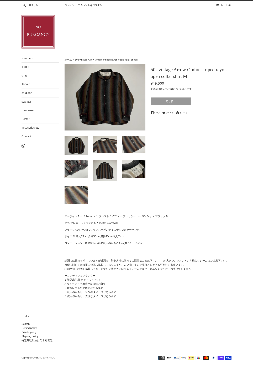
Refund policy (29, 327)
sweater (26, 101)
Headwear (28, 110)
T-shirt (25, 66)
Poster (25, 119)
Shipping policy (30, 336)
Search (26, 323)
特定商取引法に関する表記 (37, 340)
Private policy (29, 332)
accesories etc (30, 127)
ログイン (69, 5)
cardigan (27, 92)
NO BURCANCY (46, 358)
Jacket (25, 84)
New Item (27, 58)
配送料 (154, 89)
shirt (24, 75)
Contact (26, 136)
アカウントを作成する (90, 5)
